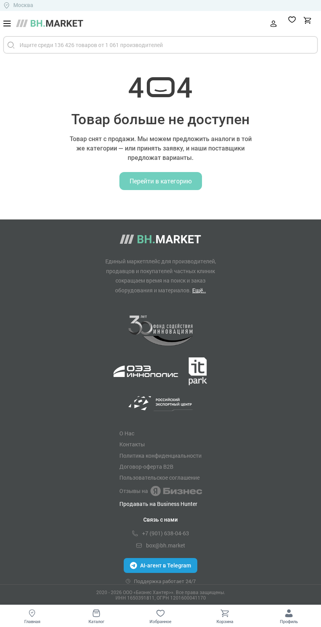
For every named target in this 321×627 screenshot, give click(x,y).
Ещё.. (199, 290)
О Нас (126, 433)
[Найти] (11, 45)
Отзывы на (133, 491)
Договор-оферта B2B (146, 467)
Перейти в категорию (161, 181)
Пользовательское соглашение (159, 478)
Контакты (132, 444)
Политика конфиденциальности (160, 456)
